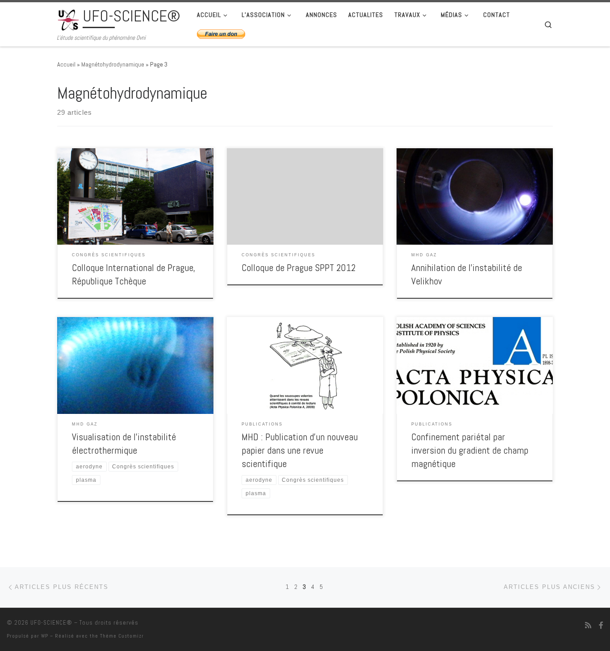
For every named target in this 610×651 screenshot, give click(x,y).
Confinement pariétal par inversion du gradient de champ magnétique (469, 450)
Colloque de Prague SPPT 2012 (298, 268)
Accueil (66, 64)
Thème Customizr (122, 636)
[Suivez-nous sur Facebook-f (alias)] (601, 625)
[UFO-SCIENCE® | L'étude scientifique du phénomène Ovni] (68, 18)
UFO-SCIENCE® (51, 622)
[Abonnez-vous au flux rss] (588, 625)
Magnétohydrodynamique (112, 64)
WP (44, 636)
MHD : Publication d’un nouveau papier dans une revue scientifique (300, 450)
